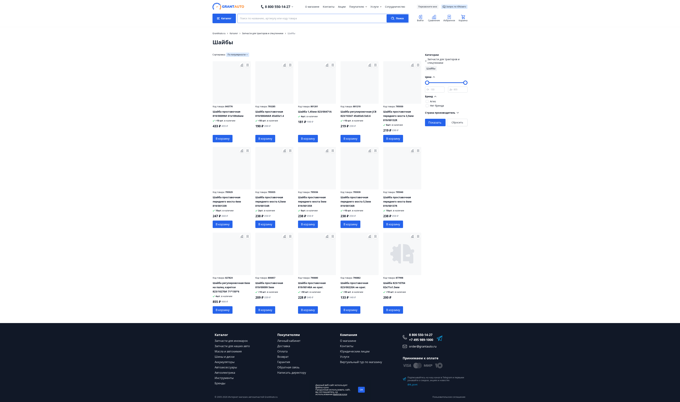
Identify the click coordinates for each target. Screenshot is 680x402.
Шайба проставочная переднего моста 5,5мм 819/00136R (356, 201)
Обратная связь (288, 367)
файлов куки (340, 394)
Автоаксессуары (226, 367)
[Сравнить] (241, 65)
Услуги (374, 6)
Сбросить (457, 122)
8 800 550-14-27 (277, 6)
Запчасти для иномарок (231, 341)
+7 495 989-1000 (421, 340)
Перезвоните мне (427, 6)
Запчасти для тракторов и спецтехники (443, 61)
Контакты (329, 6)
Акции (342, 6)
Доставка (283, 346)
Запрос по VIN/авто (456, 6)
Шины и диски (224, 357)
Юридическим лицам (355, 351)
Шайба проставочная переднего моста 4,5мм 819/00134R (270, 201)
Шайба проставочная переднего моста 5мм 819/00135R (312, 201)
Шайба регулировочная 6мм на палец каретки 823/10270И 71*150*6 (231, 287)
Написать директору (291, 373)
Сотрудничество (395, 6)
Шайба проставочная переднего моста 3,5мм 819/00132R (398, 116)
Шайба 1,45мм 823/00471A (315, 111)
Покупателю (356, 6)
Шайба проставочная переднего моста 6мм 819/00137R (397, 201)
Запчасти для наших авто (232, 346)
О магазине (312, 6)
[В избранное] (247, 65)
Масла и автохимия (228, 351)
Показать (434, 122)
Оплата (282, 351)
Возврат (283, 357)
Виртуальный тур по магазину (361, 362)
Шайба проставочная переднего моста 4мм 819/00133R (227, 201)
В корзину (223, 139)
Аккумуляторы (224, 362)
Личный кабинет (289, 341)
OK (361, 389)
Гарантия (283, 362)
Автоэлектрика (225, 373)
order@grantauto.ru (423, 346)
